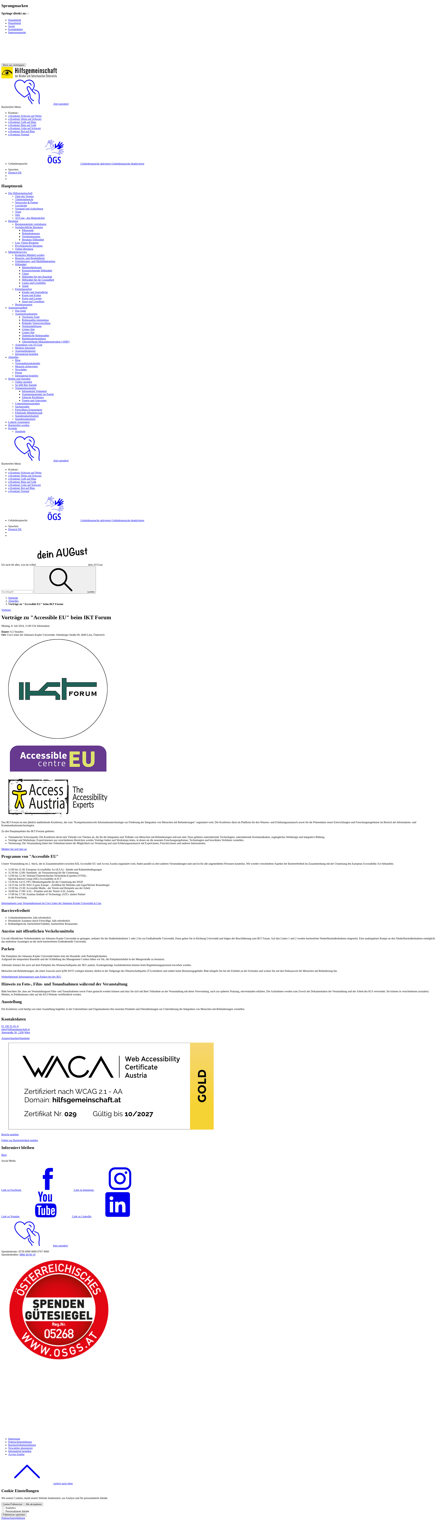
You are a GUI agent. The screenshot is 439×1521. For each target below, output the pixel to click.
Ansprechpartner (10, 1038)
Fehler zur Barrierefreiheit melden (19, 1140)
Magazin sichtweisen (26, 366)
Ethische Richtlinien (33, 397)
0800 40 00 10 (27, 1254)
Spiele (25, 286)
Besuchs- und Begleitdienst (30, 258)
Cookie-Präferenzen (12, 1504)
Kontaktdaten (15, 29)
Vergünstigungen (31, 236)
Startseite (13, 597)
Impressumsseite (17, 32)
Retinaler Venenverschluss (36, 323)
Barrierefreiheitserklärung (22, 1445)
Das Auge (20, 310)
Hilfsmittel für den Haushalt (37, 276)
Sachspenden (22, 406)
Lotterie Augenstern (19, 422)
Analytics (10, 1507)
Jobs (17, 214)
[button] (86, 163)
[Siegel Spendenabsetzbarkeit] (59, 1432)
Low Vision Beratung (27, 242)
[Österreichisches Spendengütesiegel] (59, 1359)
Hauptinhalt (14, 20)
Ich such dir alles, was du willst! (52, 564)
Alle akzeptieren (34, 1504)
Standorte (20, 431)
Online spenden (23, 381)
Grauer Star (28, 332)
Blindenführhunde (32, 267)
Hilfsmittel (20, 264)
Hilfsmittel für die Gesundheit (38, 279)
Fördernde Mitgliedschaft (28, 412)
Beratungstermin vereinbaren (30, 224)
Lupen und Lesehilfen (34, 282)
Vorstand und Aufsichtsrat (29, 208)
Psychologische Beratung (29, 245)
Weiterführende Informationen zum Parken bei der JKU (31, 976)
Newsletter (21, 369)
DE (15, 172)
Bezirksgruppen (23, 304)
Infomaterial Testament (34, 391)
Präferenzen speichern (14, 1514)
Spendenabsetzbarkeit (27, 415)
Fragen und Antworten (34, 400)
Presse (18, 372)
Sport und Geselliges (33, 301)
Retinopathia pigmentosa (35, 320)
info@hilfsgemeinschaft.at (15, 1029)
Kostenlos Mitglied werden (29, 255)
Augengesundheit (17, 307)
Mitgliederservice (17, 252)
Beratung (13, 221)
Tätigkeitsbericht (24, 199)
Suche (11, 26)
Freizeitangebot (23, 289)
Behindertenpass (31, 233)
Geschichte (21, 205)
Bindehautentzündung (34, 338)
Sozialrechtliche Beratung (29, 227)
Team (18, 211)
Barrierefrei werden (18, 425)
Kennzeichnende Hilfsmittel (37, 270)
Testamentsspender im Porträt (38, 394)
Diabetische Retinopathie (35, 335)
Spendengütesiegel (25, 419)
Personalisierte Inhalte (17, 1511)
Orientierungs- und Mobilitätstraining (35, 261)
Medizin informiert (25, 347)
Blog (17, 360)
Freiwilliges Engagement (28, 409)
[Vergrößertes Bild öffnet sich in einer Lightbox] (58, 737)
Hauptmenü (14, 23)
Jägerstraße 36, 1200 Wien (15, 1032)
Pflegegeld (27, 230)
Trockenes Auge (31, 316)
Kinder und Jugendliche (35, 292)
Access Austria (16, 1454)
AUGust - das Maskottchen (30, 218)
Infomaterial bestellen (26, 354)
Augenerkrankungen (26, 313)
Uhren (25, 273)
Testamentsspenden (25, 388)
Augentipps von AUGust (28, 344)
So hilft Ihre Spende (26, 385)
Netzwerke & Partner (26, 202)
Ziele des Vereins (24, 196)
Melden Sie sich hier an (14, 849)
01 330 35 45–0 (10, 1026)
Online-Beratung (24, 248)
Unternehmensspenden (27, 403)
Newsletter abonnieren (20, 1448)
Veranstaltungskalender (27, 363)
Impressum (14, 1438)
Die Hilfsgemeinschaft (20, 193)
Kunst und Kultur (31, 295)
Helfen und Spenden (19, 378)
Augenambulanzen (25, 350)
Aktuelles (13, 357)
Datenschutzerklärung (20, 1441)
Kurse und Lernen (32, 298)
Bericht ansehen (10, 1134)
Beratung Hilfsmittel (33, 239)
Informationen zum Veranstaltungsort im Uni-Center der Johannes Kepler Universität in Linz (51, 903)
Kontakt (12, 428)
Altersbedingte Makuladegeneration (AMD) (45, 341)
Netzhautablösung (31, 326)
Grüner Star (28, 329)
